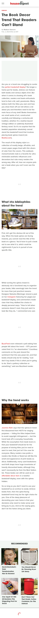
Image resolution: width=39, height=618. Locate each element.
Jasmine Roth (7, 427)
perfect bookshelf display (15, 87)
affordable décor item (10, 475)
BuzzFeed (6, 343)
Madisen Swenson (10, 30)
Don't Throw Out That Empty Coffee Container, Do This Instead (29, 600)
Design (4, 10)
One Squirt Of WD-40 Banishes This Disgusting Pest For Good (9, 600)
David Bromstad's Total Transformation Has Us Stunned (9, 570)
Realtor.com (6, 137)
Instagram (11, 296)
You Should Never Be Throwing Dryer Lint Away (29, 569)
